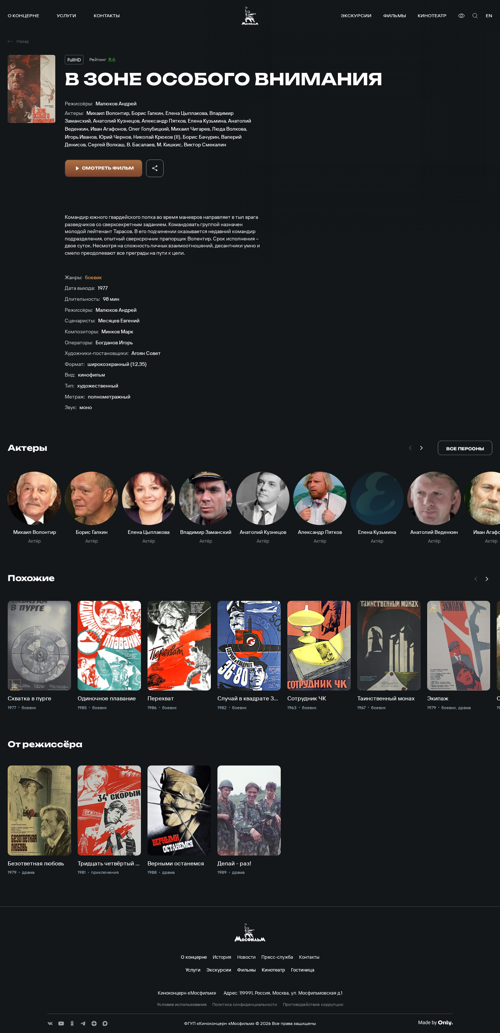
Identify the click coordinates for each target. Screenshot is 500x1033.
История (222, 957)
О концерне (23, 15)
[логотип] (250, 15)
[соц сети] (50, 1023)
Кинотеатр (432, 15)
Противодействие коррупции (313, 1004)
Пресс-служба (277, 957)
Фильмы (394, 15)
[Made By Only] (435, 1023)
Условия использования (181, 1004)
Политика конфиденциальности (244, 1004)
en (489, 15)
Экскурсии (356, 15)
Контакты (107, 15)
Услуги (66, 15)
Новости (246, 957)
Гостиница (302, 970)
